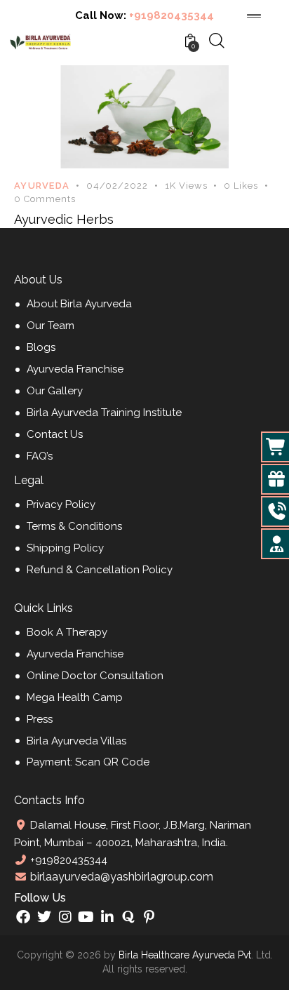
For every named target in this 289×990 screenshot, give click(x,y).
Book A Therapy (67, 632)
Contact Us (55, 434)
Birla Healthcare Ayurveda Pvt (185, 955)
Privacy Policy (61, 504)
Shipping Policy (65, 548)
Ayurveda (41, 185)
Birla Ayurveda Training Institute (104, 412)
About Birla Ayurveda (79, 303)
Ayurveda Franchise (75, 369)
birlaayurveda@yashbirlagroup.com (120, 876)
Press (40, 719)
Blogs (41, 347)
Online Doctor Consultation (95, 675)
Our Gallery (55, 390)
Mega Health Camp (75, 697)
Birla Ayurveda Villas (76, 741)
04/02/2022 (117, 185)
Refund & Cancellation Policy (100, 569)
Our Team (50, 325)
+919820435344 (171, 15)
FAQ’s (40, 456)
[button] (249, 186)
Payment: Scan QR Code (88, 762)
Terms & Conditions (74, 526)
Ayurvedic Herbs (64, 219)
